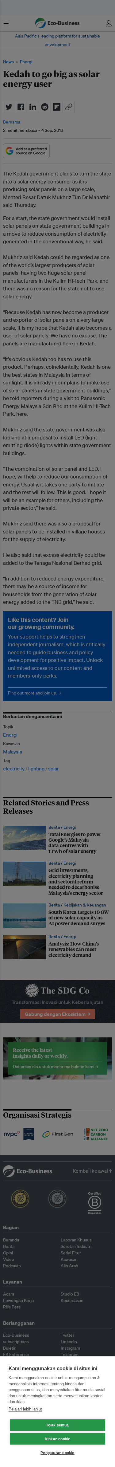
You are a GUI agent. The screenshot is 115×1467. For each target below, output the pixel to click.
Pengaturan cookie (57, 1453)
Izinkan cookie (58, 1439)
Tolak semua (57, 1425)
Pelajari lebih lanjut (25, 1409)
